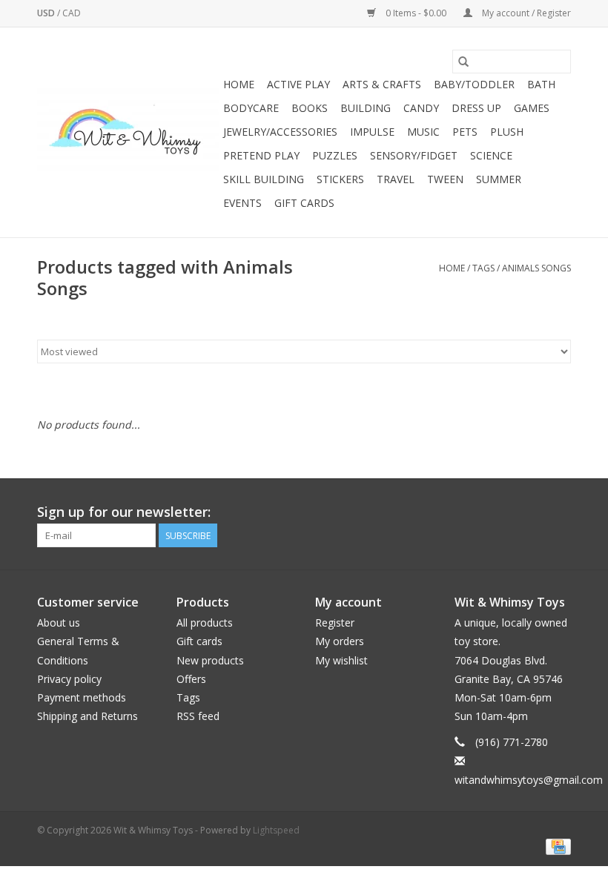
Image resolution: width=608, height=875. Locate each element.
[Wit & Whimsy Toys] (128, 132)
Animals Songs (536, 268)
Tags (483, 268)
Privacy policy (69, 679)
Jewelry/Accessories (280, 132)
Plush (506, 132)
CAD (71, 13)
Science (491, 155)
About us (58, 622)
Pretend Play (261, 155)
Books (309, 108)
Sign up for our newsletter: (124, 512)
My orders (339, 641)
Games (531, 108)
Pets (465, 132)
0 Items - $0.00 (416, 13)
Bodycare (251, 108)
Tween (445, 179)
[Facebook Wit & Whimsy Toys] (532, 512)
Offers (191, 679)
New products (210, 660)
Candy (421, 108)
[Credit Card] (556, 845)
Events (242, 203)
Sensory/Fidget (413, 155)
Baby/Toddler (474, 84)
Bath (541, 84)
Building (365, 108)
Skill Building (263, 179)
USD (47, 13)
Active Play (298, 84)
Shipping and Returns (87, 716)
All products (204, 622)
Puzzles (334, 155)
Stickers (340, 179)
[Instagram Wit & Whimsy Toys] (559, 512)
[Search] (463, 61)
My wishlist (341, 660)
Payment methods (81, 697)
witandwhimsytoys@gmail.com (529, 780)
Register (334, 622)
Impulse (372, 132)
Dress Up (476, 108)
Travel (395, 179)
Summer (498, 179)
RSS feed (197, 716)
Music (423, 132)
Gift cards (304, 203)
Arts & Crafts (382, 84)
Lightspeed (276, 830)
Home (238, 84)
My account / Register (525, 13)
